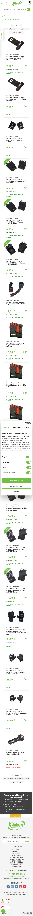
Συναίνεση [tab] (6, 427)
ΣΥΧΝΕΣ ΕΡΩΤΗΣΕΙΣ (16, 863)
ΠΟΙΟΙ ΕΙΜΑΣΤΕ (16, 849)
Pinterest (24, 886)
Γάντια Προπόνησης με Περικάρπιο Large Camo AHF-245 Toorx (15, 549)
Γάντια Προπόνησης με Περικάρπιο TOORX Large (16, 385)
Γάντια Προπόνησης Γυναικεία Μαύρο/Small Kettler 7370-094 (15, 672)
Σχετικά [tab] (27, 427)
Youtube (20, 886)
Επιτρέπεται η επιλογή (16, 486)
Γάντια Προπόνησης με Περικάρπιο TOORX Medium (15, 344)
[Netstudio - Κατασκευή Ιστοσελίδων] (27, 913)
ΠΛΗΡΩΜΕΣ (16, 853)
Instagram (12, 886)
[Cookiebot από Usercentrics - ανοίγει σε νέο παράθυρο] (23, 423)
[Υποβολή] (28, 9)
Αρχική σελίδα (5, 16)
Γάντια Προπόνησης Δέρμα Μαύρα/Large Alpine (14, 140)
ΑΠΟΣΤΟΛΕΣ (16, 851)
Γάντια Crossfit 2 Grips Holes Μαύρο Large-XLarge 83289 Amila (16, 99)
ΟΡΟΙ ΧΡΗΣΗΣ (16, 861)
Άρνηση (16, 491)
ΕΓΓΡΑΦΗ (26, 841)
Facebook (8, 886)
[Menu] (2, 3)
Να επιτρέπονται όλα (16, 480)
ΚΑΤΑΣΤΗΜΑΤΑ (16, 865)
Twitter (16, 886)
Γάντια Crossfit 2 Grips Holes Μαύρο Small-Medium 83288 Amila (15, 58)
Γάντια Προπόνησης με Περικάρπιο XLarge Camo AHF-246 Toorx (16, 590)
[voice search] (25, 9)
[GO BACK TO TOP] (3, 911)
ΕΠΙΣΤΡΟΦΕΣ (16, 855)
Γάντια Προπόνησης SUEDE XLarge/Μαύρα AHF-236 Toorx (14, 222)
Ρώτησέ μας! (16, 816)
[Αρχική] (16, 6)
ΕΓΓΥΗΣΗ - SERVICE (16, 857)
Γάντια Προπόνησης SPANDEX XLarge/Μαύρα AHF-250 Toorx (15, 263)
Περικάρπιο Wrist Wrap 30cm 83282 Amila (15, 753)
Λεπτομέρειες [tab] (16, 427)
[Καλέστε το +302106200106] (5, 3)
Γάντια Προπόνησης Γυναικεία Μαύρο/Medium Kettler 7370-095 (16, 713)
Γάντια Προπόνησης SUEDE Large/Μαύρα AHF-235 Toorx (16, 181)
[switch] (28, 462)
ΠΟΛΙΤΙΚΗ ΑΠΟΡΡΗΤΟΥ (16, 859)
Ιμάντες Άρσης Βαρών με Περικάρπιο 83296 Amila (16, 303)
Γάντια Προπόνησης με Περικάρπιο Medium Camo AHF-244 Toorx (16, 508)
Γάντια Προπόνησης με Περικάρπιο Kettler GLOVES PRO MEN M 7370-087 (16, 632)
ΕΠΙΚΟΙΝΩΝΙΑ (16, 867)
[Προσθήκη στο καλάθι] (25, 66)
